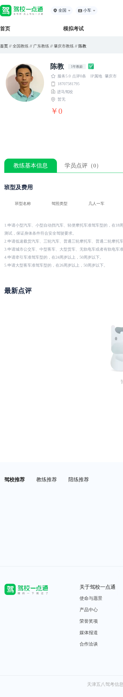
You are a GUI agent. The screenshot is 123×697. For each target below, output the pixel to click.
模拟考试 (73, 28)
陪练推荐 (78, 479)
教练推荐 (46, 479)
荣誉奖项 (89, 621)
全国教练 (21, 46)
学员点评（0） (83, 165)
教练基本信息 (30, 165)
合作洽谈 (89, 644)
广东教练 (41, 46)
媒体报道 (89, 632)
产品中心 (89, 609)
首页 (5, 28)
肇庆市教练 (64, 46)
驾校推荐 (14, 479)
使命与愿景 (91, 598)
